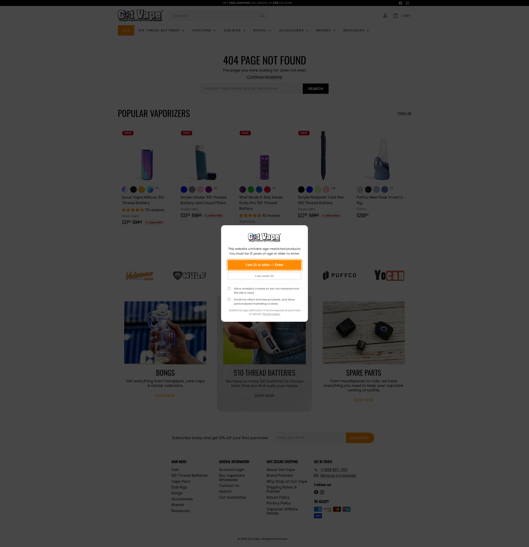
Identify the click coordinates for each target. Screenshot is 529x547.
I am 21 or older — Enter (264, 265)
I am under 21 (264, 276)
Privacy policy (271, 314)
